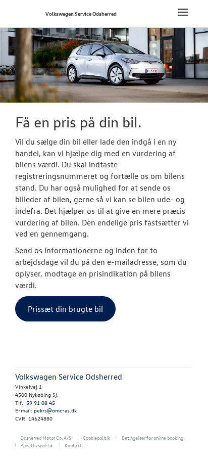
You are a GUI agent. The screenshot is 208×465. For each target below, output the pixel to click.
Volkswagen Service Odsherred (81, 13)
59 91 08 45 (40, 402)
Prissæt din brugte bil (65, 309)
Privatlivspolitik (36, 445)
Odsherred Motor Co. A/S (45, 437)
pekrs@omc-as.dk (55, 410)
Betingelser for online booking (152, 437)
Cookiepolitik (96, 437)
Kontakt (73, 445)
